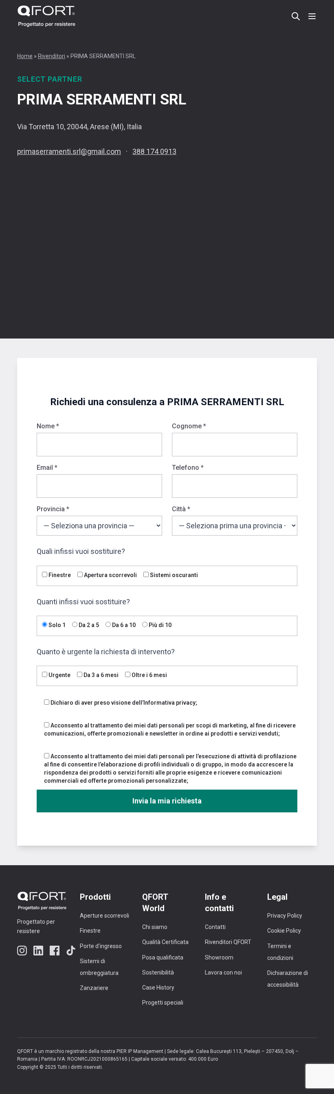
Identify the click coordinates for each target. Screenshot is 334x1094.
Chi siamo (154, 927)
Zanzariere (94, 988)
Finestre (90, 930)
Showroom (219, 957)
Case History (158, 987)
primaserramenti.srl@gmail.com (69, 151)
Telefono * (188, 467)
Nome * (48, 426)
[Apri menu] (312, 16)
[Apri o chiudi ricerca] (296, 16)
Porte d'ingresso (101, 946)
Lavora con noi (223, 972)
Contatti (215, 927)
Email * (47, 467)
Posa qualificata (162, 957)
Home (25, 56)
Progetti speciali (162, 1002)
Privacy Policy (284, 915)
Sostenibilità (158, 972)
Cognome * (189, 426)
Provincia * (53, 509)
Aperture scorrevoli (104, 915)
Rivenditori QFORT (228, 942)
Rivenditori (51, 56)
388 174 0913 (154, 151)
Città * (181, 509)
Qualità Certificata (165, 942)
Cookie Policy (284, 930)
